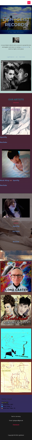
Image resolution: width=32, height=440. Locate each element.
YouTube (3, 142)
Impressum (16, 424)
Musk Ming (4, 180)
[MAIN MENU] (29, 2)
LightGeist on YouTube (16, 57)
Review (16, 241)
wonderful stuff (25, 47)
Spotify (3, 137)
